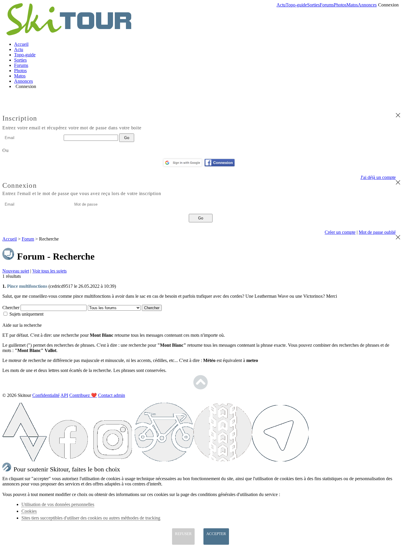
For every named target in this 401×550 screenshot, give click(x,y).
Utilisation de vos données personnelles (57, 504)
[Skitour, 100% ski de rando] (68, 34)
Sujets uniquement (26, 314)
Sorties (313, 4)
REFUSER (183, 534)
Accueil (21, 44)
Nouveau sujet (15, 270)
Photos (340, 4)
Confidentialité (46, 395)
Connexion (388, 4)
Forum (28, 238)
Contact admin (111, 395)
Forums (327, 4)
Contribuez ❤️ (83, 395)
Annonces (367, 4)
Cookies (29, 511)
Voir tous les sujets (49, 270)
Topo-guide (296, 4)
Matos (352, 4)
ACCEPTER (216, 534)
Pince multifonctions (27, 286)
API (64, 395)
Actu (281, 4)
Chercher (11, 307)
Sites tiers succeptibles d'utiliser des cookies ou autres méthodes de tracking (90, 517)
